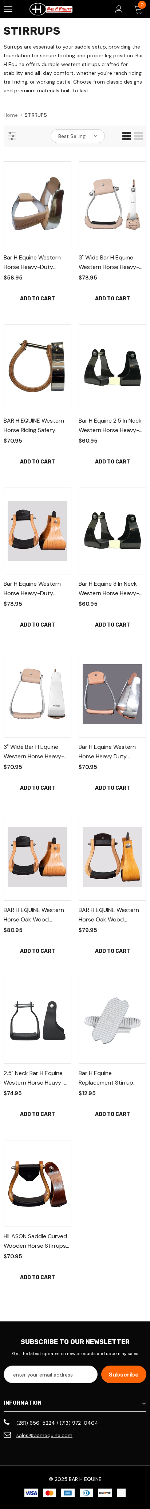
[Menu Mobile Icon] (8, 9)
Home (11, 115)
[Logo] (51, 9)
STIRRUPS (35, 115)
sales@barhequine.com (44, 1435)
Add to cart (37, 299)
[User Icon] (119, 9)
